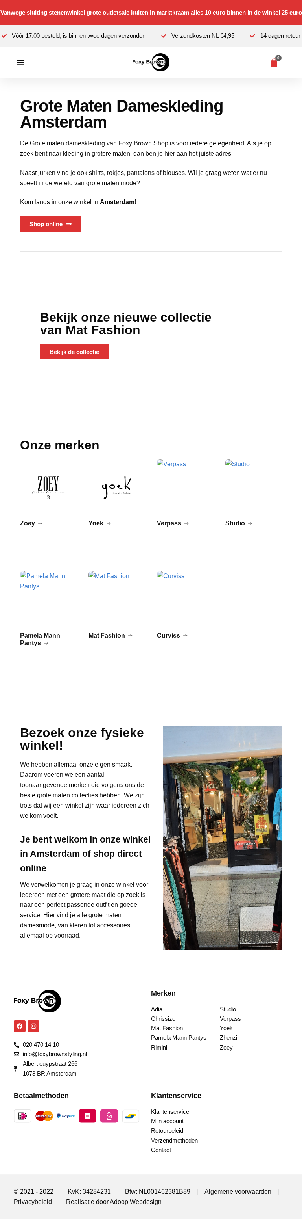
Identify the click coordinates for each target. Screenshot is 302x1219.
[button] (20, 62)
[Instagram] (33, 1026)
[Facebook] (20, 1026)
